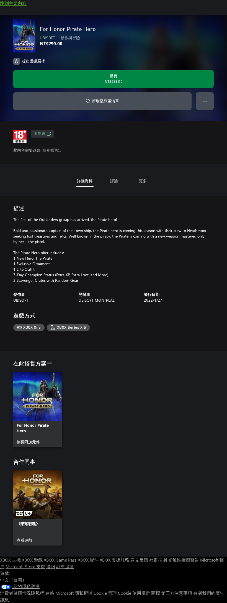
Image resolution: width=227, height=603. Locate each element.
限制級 (39, 134)
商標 (155, 593)
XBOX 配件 (88, 560)
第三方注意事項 (176, 593)
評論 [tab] (114, 180)
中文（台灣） (13, 580)
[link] (37, 409)
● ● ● (205, 100)
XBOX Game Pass (60, 560)
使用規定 (141, 593)
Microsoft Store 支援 (25, 566)
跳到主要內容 (13, 3)
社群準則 (158, 560)
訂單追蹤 (65, 566)
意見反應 (139, 560)
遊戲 (4, 573)
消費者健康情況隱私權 (22, 593)
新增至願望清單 (105, 101)
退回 (50, 566)
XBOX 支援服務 (114, 560)
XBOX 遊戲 (32, 560)
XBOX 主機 (10, 560)
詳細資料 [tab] (84, 180)
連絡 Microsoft (59, 593)
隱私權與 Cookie (91, 593)
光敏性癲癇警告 (183, 560)
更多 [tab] (143, 180)
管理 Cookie (119, 593)
